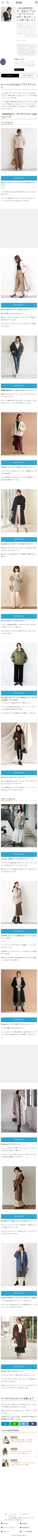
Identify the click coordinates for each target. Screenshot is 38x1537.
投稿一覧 (18, 69)
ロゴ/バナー (6, 1531)
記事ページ (10, 75)
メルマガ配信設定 (27, 1531)
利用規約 (24, 1523)
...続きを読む (31, 65)
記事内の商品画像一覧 (28, 75)
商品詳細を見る (19, 178)
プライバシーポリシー (9, 1527)
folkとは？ (6, 1523)
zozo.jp (5, 172)
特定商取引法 (26, 1527)
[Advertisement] (19, 228)
